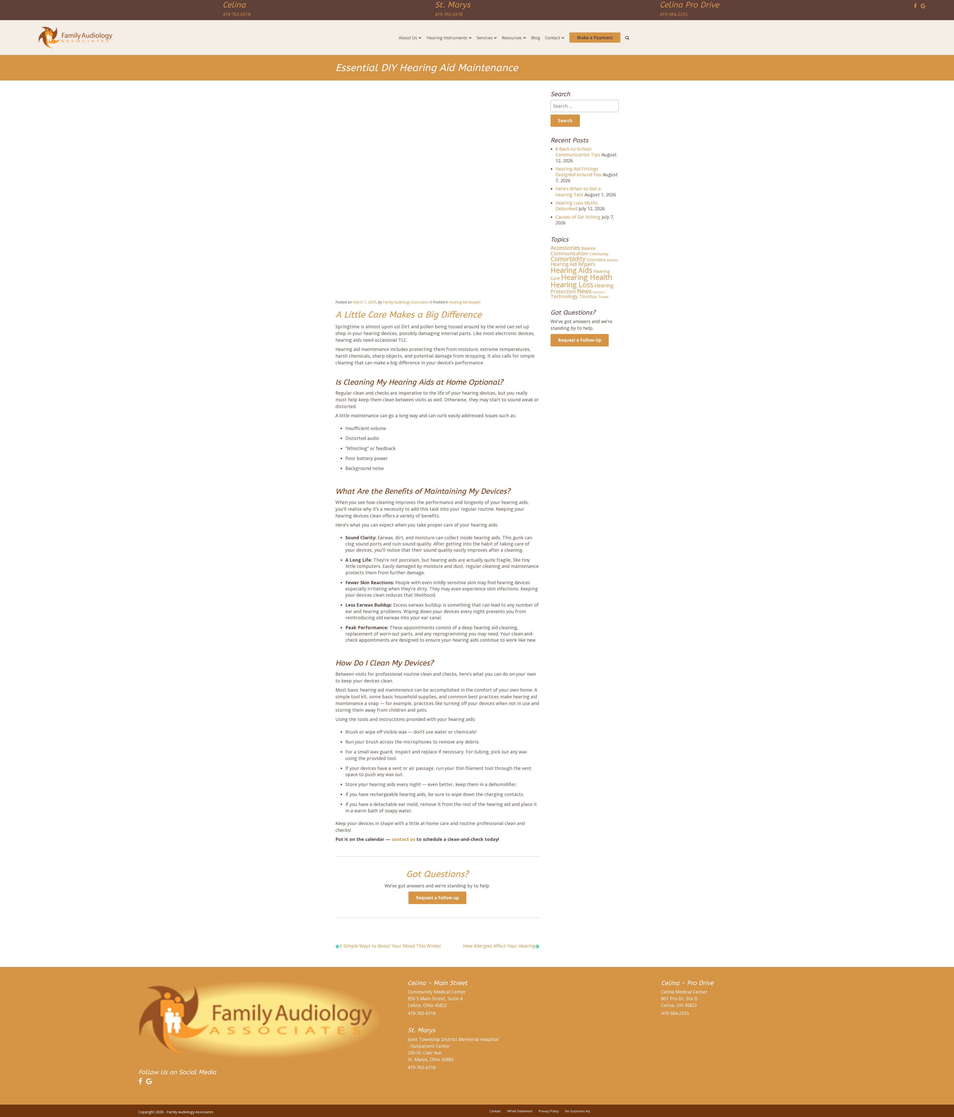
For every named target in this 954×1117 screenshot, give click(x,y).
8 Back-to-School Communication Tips (578, 152)
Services (484, 38)
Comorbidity (568, 258)
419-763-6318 (236, 14)
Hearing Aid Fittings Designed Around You (578, 171)
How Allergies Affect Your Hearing (499, 946)
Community (599, 253)
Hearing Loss (572, 284)
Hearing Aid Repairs (464, 302)
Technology (564, 296)
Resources (512, 38)
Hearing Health (586, 277)
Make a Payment (595, 38)
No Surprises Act (577, 1111)
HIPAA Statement (519, 1111)
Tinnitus (588, 296)
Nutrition (599, 292)
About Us (408, 38)
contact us (403, 839)
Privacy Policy (549, 1111)
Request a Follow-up (437, 898)
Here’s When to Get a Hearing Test (578, 191)
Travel (603, 296)
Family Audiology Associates (406, 302)
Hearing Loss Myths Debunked (577, 205)
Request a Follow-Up (579, 340)
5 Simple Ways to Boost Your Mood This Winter (390, 946)
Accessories (565, 247)
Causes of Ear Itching (578, 217)
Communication (569, 253)
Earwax (612, 260)
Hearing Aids (571, 270)
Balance (588, 248)
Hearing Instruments (447, 38)
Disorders (596, 259)
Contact (552, 38)
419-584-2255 (673, 14)
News (584, 291)
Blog (535, 38)
